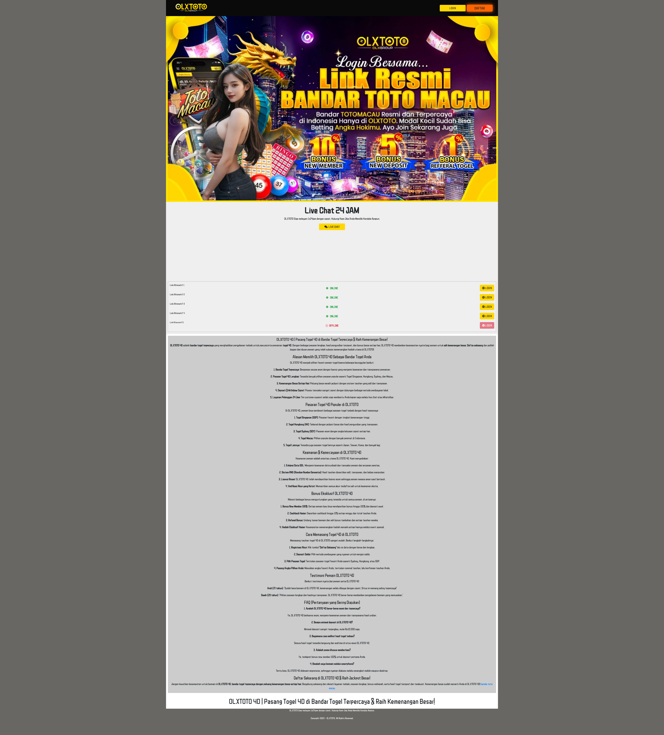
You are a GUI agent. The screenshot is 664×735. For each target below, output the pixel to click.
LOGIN (452, 8)
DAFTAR (479, 8)
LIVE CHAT (334, 226)
